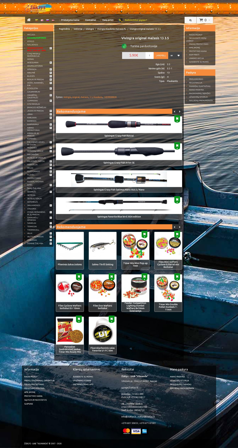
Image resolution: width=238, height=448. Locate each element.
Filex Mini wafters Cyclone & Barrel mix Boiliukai (168, 264)
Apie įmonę (194, 48)
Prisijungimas (196, 79)
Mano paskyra (196, 90)
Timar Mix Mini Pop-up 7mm (135, 264)
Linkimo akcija (196, 58)
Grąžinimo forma (82, 380)
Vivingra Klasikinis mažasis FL (111, 29)
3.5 (91, 97)
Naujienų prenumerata (201, 100)
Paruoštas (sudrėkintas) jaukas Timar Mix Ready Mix (70, 349)
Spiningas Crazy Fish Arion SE (119, 162)
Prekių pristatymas (198, 44)
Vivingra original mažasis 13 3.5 (145, 29)
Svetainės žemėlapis (83, 384)
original (76, 97)
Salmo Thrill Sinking (102, 264)
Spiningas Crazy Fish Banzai (119, 135)
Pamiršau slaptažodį (199, 86)
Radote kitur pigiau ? (135, 20)
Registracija (195, 83)
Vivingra (90, 29)
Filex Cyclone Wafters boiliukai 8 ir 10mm (69, 307)
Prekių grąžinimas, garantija (39, 380)
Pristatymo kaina (70, 20)
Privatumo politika (34, 388)
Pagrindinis (64, 29)
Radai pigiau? (195, 35)
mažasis (85, 97)
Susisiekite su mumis (199, 62)
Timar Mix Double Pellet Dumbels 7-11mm (168, 307)
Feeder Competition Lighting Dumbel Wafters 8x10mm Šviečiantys (135, 307)
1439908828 (110, 97)
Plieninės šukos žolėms (70, 264)
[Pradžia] (29, 20)
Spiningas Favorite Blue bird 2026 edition (119, 216)
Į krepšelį (160, 55)
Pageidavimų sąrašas (199, 93)
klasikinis (98, 97)
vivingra (67, 97)
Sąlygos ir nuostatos (35, 400)
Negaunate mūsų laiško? (196, 39)
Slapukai (28, 404)
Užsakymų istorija (198, 97)
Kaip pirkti (107, 20)
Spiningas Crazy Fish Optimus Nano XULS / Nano (119, 189)
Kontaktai (90, 20)
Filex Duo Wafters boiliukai (102, 307)
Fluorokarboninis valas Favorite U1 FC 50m (103, 349)
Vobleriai (78, 29)
